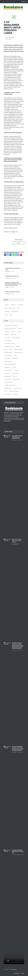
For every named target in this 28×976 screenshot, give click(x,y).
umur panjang (8, 394)
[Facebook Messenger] (16, 255)
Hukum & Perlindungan (10, 308)
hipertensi (18, 346)
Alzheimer (15, 325)
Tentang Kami (17, 973)
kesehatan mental (18, 352)
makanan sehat (8, 361)
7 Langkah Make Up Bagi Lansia (12, 276)
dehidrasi (7, 331)
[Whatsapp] (13, 255)
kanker (10, 349)
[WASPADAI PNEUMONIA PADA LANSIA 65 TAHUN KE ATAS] (7, 900)
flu (19, 334)
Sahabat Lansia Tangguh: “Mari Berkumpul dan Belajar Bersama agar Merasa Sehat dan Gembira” (13, 284)
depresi (19, 331)
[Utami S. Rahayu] (7, 241)
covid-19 (20, 328)
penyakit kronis (8, 388)
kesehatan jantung (18, 349)
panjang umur (8, 376)
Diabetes (7, 334)
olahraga (16, 370)
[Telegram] (18, 255)
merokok (14, 367)
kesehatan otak (8, 355)
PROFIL (18, 242)
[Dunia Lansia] (14, 9)
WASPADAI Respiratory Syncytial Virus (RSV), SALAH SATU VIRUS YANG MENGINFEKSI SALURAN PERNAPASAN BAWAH (17, 645)
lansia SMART (15, 358)
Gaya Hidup (11, 37)
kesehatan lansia (8, 352)
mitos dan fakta (8, 370)
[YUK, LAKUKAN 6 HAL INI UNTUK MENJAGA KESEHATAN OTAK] (7, 486)
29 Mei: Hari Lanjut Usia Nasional (12, 291)
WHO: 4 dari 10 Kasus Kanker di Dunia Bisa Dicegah (16, 541)
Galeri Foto (13, 304)
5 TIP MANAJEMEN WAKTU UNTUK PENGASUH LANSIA (12, 27)
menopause (7, 367)
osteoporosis (15, 373)
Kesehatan (7, 293)
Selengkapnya (7, 421)
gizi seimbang (8, 340)
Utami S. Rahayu (18, 239)
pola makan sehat (18, 388)
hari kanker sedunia (9, 346)
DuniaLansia (14, 969)
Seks (11, 314)
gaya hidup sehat (16, 337)
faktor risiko (13, 334)
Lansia (15, 355)
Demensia (13, 331)
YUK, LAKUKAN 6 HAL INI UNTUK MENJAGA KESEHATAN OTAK (17, 437)
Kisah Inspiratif (14, 311)
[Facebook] (5, 255)
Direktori (7, 287)
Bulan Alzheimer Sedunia (10, 328)
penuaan (15, 376)
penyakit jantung (8, 382)
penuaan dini (8, 379)
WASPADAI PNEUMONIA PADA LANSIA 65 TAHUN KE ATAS (18, 851)
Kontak (22, 973)
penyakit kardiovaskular (10, 385)
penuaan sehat (16, 379)
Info (18, 308)
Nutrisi (6, 314)
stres (6, 391)
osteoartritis (7, 373)
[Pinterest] (21, 255)
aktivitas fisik (8, 325)
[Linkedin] (10, 255)
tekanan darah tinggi (13, 391)
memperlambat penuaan (10, 364)
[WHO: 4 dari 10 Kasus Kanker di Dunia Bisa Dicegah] (7, 589)
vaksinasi (15, 394)
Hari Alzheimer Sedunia (10, 343)
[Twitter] (8, 255)
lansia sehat (7, 358)
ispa (6, 349)
